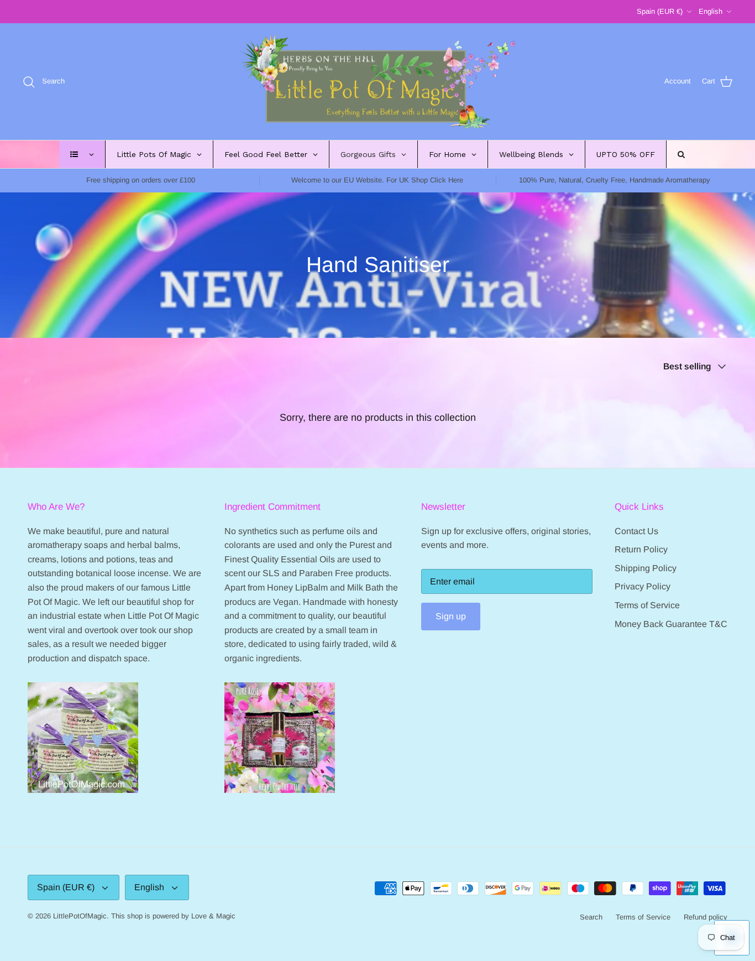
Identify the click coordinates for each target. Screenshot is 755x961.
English (710, 11)
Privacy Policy (642, 586)
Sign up (451, 616)
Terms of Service (647, 605)
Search (591, 917)
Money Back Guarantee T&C (671, 624)
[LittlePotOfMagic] (377, 81)
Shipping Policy (646, 568)
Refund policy (705, 917)
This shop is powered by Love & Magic (173, 916)
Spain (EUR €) (660, 11)
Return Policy (641, 549)
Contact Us (636, 531)
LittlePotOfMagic (80, 916)
